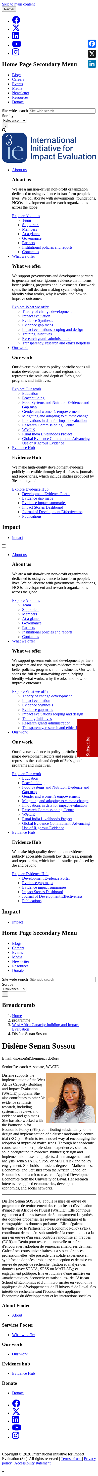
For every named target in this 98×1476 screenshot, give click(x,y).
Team (26, 220)
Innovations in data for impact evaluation (54, 420)
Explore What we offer (30, 307)
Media (17, 88)
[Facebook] (16, 21)
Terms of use (71, 1458)
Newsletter (20, 93)
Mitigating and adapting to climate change (55, 416)
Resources (20, 97)
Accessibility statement (32, 1463)
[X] (16, 29)
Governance (31, 238)
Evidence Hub (23, 447)
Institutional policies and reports (47, 247)
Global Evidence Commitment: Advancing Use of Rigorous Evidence (56, 440)
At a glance (31, 234)
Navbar (9, 9)
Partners (28, 243)
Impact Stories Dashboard (42, 507)
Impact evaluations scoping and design (52, 329)
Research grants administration (46, 338)
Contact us (30, 252)
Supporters (30, 225)
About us (19, 170)
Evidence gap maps (37, 325)
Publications (31, 516)
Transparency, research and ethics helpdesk (56, 343)
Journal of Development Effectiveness (52, 512)
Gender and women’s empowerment (51, 411)
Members (29, 229)
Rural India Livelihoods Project (47, 434)
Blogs (16, 75)
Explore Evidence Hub (30, 489)
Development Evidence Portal (46, 494)
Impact (17, 537)
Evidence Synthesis (37, 320)
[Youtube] (16, 45)
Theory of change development (47, 311)
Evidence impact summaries (44, 503)
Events (17, 84)
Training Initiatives (37, 334)
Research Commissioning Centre (48, 425)
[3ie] (49, 161)
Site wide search (15, 111)
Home (17, 1015)
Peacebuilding (33, 398)
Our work (20, 347)
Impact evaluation (36, 316)
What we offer (23, 256)
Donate (18, 102)
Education (30, 393)
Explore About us (26, 216)
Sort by (8, 116)
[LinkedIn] (15, 37)
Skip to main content (18, 4)
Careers (18, 79)
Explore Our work (26, 389)
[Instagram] (15, 53)
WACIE (28, 429)
